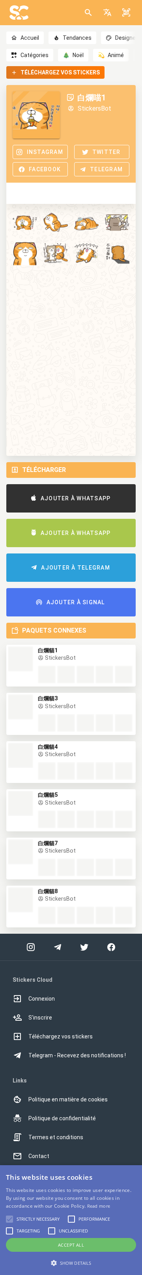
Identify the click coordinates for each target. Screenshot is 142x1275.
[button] (107, 12)
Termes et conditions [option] (55, 1137)
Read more (98, 1206)
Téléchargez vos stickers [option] (60, 1036)
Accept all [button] (71, 1245)
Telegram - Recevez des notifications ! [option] (77, 1055)
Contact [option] (38, 1156)
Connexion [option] (41, 999)
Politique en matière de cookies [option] (68, 1099)
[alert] (71, 1220)
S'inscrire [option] (40, 1017)
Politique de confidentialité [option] (62, 1118)
